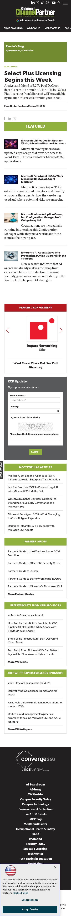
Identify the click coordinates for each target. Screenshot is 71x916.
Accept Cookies (30, 909)
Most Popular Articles (35, 467)
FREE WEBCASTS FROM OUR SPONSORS (35, 605)
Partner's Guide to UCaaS (23, 571)
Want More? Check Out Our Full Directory (35, 365)
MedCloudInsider (35, 824)
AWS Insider (35, 794)
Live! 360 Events (36, 814)
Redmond (35, 839)
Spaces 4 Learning (35, 848)
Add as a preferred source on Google (37, 20)
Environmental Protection (35, 809)
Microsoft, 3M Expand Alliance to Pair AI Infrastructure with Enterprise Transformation (34, 478)
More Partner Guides (21, 594)
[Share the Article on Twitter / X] (14, 119)
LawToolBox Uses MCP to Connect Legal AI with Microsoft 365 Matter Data (33, 489)
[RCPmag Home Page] (35, 9)
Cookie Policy (20, 893)
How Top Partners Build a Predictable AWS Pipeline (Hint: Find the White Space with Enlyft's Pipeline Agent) (33, 627)
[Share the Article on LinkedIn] (9, 119)
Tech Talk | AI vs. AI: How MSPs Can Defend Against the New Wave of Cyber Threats (33, 652)
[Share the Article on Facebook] (4, 119)
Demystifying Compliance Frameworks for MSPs (32, 693)
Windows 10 (33, 28)
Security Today (35, 844)
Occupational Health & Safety (35, 829)
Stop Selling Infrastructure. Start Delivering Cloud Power (33, 641)
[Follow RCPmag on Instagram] (47, 3)
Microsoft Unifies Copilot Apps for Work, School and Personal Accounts (43, 142)
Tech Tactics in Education (35, 858)
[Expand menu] (65, 4)
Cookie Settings (30, 900)
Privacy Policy (33, 418)
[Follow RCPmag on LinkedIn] (33, 3)
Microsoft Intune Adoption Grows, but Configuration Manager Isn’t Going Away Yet (42, 217)
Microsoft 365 (52, 28)
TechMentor (35, 853)
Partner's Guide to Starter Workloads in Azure (34, 579)
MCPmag (35, 819)
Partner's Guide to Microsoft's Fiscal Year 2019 (35, 586)
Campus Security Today (35, 799)
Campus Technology (35, 804)
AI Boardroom (35, 784)
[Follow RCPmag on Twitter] (37, 3)
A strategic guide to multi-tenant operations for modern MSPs (35, 704)
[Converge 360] (35, 760)
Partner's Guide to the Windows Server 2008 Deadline (34, 553)
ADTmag (35, 789)
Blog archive (12, 40)
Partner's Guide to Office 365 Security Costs (34, 563)
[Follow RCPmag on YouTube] (53, 3)
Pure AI (35, 834)
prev (7, 330)
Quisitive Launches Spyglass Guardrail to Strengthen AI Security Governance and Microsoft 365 (32, 503)
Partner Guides (35, 541)
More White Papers (20, 729)
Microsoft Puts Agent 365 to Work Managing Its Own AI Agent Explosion (42, 179)
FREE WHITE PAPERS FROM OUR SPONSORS (35, 673)
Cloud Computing (13, 28)
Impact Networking (35, 346)
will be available (54, 93)
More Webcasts (18, 662)
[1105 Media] (35, 770)
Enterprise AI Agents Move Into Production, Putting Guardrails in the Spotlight (43, 255)
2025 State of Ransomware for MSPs (29, 683)
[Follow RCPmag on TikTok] (42, 3)
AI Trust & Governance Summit (26, 615)
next (61, 330)
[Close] (55, 867)
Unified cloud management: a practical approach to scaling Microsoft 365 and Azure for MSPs (34, 718)
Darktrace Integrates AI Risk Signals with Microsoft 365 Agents (31, 528)
